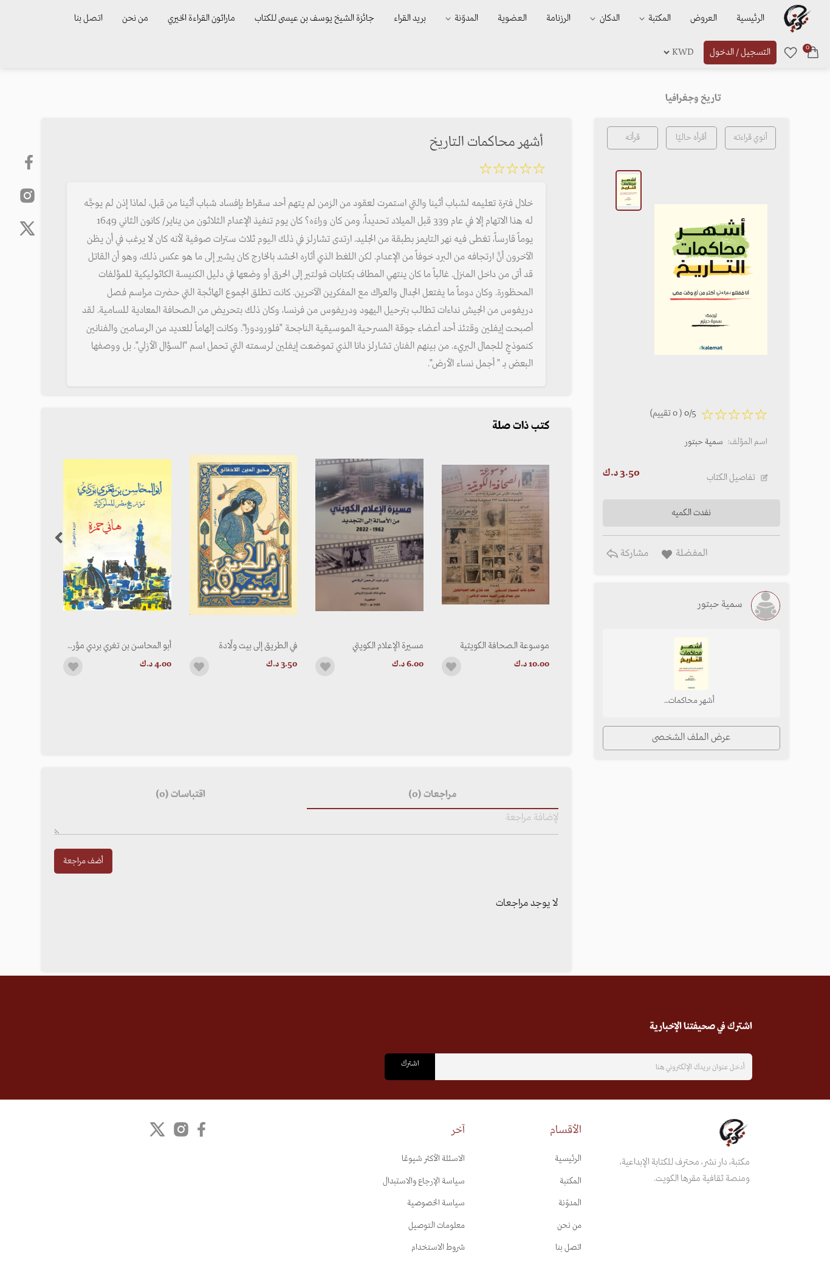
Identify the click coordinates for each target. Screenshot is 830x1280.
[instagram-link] (27, 195)
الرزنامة (558, 18)
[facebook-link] (30, 162)
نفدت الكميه (691, 512)
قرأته (632, 137)
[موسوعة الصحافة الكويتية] (495, 535)
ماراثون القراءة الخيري (201, 18)
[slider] (512, 170)
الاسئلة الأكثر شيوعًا (433, 1158)
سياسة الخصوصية (436, 1203)
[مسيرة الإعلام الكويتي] (369, 535)
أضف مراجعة (83, 861)
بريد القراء (410, 18)
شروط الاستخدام (438, 1247)
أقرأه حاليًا (691, 137)
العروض (703, 18)
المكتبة (659, 18)
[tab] (432, 794)
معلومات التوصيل (436, 1225)
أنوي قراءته (750, 137)
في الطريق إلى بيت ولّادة (258, 645)
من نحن (135, 18)
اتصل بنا (88, 18)
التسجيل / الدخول (740, 52)
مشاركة (633, 553)
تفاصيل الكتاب (731, 477)
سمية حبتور (704, 442)
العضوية (512, 18)
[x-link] (27, 228)
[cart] (812, 52)
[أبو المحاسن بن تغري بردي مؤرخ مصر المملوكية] (117, 535)
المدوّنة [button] (465, 18)
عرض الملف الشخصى (691, 737)
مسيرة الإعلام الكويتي (387, 645)
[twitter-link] (157, 1129)
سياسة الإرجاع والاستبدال (424, 1181)
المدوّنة (569, 1203)
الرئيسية (750, 18)
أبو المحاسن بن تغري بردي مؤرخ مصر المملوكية (119, 645)
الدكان (609, 18)
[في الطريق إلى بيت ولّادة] (243, 535)
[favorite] (790, 52)
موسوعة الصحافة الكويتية (504, 645)
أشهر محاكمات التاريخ (691, 701)
